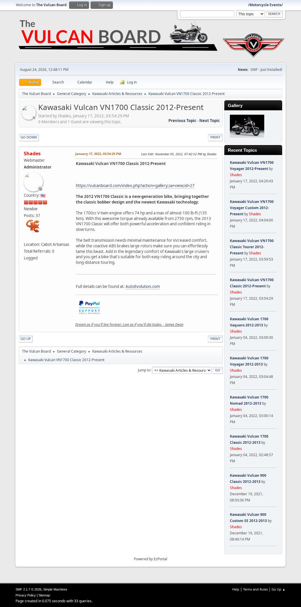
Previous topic (182, 120)
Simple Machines (55, 589)
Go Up (26, 338)
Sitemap (44, 595)
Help (235, 589)
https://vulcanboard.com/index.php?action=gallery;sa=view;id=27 (135, 185)
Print (215, 137)
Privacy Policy (26, 595)
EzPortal (160, 558)
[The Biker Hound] (26, 237)
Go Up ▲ (278, 589)
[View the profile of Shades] (29, 118)
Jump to (144, 369)
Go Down (29, 137)
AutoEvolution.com (143, 286)
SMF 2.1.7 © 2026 (28, 589)
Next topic (209, 120)
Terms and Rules (255, 589)
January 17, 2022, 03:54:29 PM (98, 153)
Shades (32, 153)
